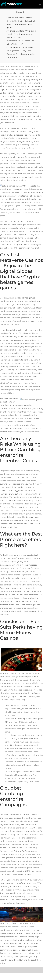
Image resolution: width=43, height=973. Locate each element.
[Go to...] (40, 4)
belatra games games (25, 298)
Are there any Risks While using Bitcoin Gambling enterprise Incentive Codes (21, 34)
